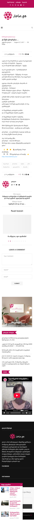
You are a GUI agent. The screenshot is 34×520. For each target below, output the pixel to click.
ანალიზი (25, 167)
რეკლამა (24, 2)
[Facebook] (10, 5)
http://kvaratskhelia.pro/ (9, 157)
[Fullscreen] (30, 411)
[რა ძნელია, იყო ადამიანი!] (17, 224)
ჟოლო (9, 42)
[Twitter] (12, 5)
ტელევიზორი (16, 167)
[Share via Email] (28, 54)
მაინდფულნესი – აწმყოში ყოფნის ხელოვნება (15, 514)
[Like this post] (20, 54)
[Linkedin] (18, 5)
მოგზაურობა (6, 167)
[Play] (4, 411)
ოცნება (22, 163)
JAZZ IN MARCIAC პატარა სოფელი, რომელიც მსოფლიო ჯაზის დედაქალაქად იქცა (16, 355)
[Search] (32, 27)
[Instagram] (15, 5)
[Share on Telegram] (26, 54)
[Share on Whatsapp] (24, 54)
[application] (17, 394)
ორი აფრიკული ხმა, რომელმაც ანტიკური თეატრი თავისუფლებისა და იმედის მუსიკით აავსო (16, 362)
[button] (4, 227)
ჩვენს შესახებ (10, 2)
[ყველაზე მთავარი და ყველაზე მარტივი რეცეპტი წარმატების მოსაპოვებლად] (5, 502)
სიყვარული (6, 163)
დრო (28, 163)
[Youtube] (21, 5)
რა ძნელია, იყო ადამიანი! (17, 236)
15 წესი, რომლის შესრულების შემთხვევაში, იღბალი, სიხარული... (15, 491)
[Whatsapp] (23, 5)
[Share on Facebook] (22, 54)
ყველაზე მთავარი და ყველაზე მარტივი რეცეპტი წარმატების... (15, 503)
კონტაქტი (18, 2)
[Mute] (27, 411)
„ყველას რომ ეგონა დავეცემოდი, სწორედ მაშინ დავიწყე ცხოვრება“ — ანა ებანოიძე (17, 343)
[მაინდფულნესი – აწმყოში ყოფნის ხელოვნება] (5, 514)
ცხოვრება (14, 163)
